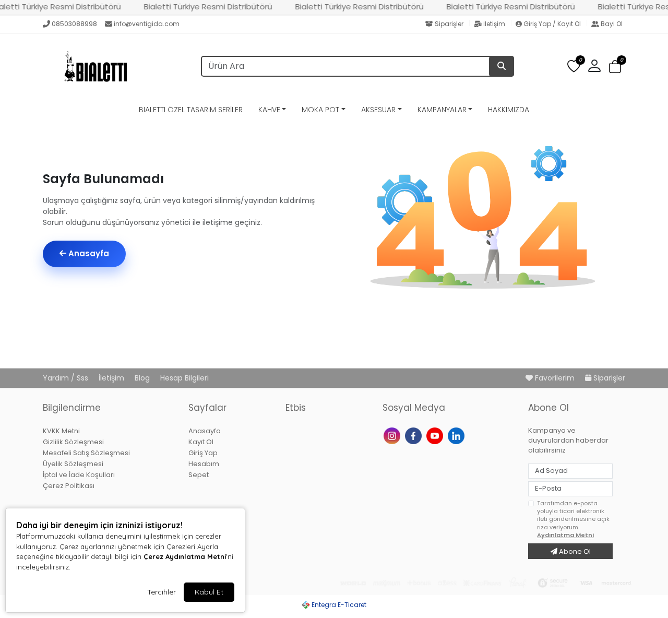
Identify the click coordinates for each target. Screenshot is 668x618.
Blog (143, 378)
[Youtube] (436, 435)
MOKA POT (320, 109)
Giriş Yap (203, 453)
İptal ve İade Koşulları (79, 475)
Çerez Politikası (68, 486)
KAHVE (269, 109)
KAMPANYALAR (442, 109)
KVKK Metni (61, 431)
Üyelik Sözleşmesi (73, 464)
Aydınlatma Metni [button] (565, 535)
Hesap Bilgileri (184, 378)
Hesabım (203, 464)
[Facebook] (414, 435)
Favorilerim (555, 378)
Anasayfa (87, 253)
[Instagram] (393, 435)
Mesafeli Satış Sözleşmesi (86, 453)
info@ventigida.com (147, 23)
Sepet (198, 475)
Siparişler (449, 23)
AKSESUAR (378, 109)
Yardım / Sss (66, 378)
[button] (615, 66)
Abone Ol (574, 551)
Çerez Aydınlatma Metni (185, 556)
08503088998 (74, 23)
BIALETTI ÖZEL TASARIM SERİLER (191, 109)
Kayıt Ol (200, 442)
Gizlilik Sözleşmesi (73, 442)
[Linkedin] (457, 435)
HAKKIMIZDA (508, 109)
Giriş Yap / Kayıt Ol (552, 23)
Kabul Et (209, 592)
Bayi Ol (611, 23)
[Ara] (501, 66)
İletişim (494, 23)
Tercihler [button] (161, 592)
